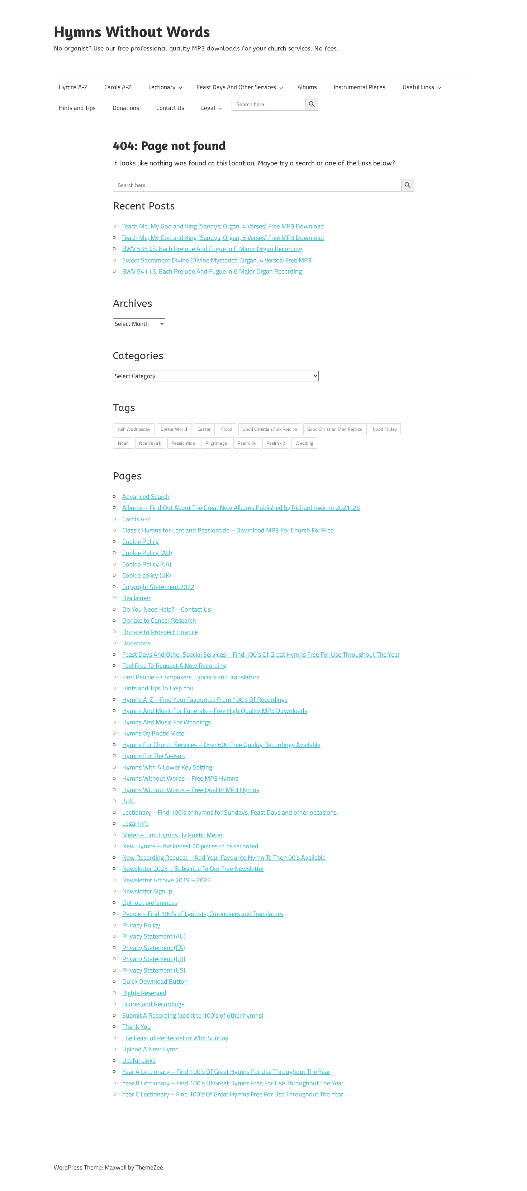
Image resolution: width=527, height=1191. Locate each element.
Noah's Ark (150, 443)
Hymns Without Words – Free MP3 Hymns (180, 778)
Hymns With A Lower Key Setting (167, 767)
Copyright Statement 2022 (158, 587)
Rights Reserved (144, 993)
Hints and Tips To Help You (158, 688)
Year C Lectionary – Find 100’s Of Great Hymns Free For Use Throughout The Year (232, 1094)
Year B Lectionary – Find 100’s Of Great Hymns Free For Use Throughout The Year (232, 1083)
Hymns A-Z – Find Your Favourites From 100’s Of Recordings (205, 699)
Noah (123, 443)
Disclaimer (136, 598)
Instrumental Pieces (359, 87)
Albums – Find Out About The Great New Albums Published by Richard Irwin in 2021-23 (241, 507)
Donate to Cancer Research (159, 620)
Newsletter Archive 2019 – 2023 (166, 880)
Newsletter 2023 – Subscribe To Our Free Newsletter (193, 868)
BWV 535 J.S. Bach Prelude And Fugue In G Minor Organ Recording (212, 249)
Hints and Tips (77, 107)
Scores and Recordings (153, 1004)
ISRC (128, 801)
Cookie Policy (140, 541)
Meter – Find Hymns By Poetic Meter (172, 835)
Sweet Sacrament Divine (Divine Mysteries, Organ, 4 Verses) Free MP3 (217, 260)
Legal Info (135, 823)
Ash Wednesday (134, 429)
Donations (126, 107)
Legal (208, 107)
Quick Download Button (155, 981)
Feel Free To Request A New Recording (174, 665)
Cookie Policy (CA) (146, 564)
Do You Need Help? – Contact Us (166, 609)
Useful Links (418, 87)
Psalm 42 (275, 443)
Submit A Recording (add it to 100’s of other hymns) (193, 1015)
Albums (307, 87)
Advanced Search (146, 496)
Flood (226, 429)
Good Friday (385, 429)
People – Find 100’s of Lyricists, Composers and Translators (202, 913)
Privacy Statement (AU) (154, 936)
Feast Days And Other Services (236, 87)
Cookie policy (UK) (146, 575)
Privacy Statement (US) (153, 970)
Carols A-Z (117, 87)
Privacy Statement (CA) (153, 948)
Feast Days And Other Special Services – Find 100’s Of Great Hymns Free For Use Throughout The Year (261, 654)
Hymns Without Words (132, 31)
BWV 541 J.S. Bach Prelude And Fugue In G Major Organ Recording (212, 271)
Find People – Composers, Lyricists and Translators (190, 677)
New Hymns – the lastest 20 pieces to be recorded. (191, 846)
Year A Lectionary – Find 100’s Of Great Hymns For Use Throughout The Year (226, 1071)
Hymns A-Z (73, 87)
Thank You (136, 1026)
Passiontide (183, 443)
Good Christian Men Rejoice (334, 429)
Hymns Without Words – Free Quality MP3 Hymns (190, 790)
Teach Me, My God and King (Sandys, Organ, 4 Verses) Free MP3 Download (223, 226)
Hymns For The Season (153, 756)
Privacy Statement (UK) (153, 959)
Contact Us (170, 107)
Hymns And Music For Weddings (166, 722)
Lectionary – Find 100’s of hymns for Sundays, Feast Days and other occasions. (230, 812)
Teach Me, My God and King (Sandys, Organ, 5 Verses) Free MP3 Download (223, 237)
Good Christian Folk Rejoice (270, 429)
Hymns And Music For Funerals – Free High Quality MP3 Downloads (214, 710)
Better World (174, 429)
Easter (204, 429)
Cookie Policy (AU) (147, 553)
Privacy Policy (141, 925)
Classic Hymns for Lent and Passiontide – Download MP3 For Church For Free (228, 530)
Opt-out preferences (149, 902)
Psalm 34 (247, 443)
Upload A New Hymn (150, 1049)
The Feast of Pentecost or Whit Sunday (175, 1038)
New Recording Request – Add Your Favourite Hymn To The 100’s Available (224, 857)
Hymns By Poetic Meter (154, 733)
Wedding (304, 443)
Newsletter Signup (147, 891)
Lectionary (161, 87)
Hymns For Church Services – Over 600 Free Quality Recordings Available (221, 744)
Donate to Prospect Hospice (160, 632)
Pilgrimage (216, 443)
